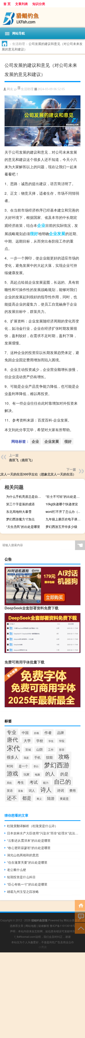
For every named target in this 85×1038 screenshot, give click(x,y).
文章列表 (21, 3)
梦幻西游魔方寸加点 (20, 519)
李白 (36, 766)
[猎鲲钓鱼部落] (42, 17)
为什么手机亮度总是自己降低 (25, 496)
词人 (32, 790)
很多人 (12, 757)
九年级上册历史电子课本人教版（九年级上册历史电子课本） (65, 519)
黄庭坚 (64, 798)
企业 (41, 225)
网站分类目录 (72, 920)
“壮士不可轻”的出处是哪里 (64, 496)
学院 (61, 741)
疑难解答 (43, 926)
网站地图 (30, 926)
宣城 (28, 749)
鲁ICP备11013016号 (62, 926)
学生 (51, 741)
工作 (50, 749)
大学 (27, 740)
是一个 (23, 766)
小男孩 (43, 947)
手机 (37, 757)
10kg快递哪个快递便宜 (62, 504)
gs (15, 89)
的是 (64, 774)
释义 (39, 798)
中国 (25, 732)
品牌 (60, 732)
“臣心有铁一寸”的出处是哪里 (27, 884)
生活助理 (18, 43)
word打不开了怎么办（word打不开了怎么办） (65, 511)
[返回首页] (80, 905)
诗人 (46, 789)
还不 (12, 797)
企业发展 (57, 233)
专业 (11, 732)
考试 (33, 782)
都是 (26, 797)
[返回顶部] (80, 928)
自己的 (62, 781)
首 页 (7, 3)
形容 (61, 749)
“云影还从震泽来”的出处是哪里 (29, 840)
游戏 (12, 773)
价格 (36, 733)
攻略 (64, 756)
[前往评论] (80, 916)
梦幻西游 (56, 764)
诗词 (60, 790)
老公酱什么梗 (16, 869)
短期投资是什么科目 (21, 877)
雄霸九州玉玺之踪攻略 (23, 891)
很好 (34, 233)
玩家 (26, 774)
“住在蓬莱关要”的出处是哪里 (27, 862)
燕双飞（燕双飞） (21, 460)
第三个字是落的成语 (20, 504)
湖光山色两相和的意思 (23, 855)
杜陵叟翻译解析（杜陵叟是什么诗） (32, 825)
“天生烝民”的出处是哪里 (23, 526)
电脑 (37, 774)
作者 (48, 732)
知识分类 (38, 3)
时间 (10, 766)
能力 (46, 782)
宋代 (13, 747)
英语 (10, 790)
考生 (20, 782)
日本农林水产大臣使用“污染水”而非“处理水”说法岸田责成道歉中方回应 (43, 833)
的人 (50, 773)
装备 (20, 790)
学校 (39, 740)
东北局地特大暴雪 (19, 511)
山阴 (39, 749)
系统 (9, 782)
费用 (72, 790)
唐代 (12, 740)
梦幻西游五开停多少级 (61, 526)
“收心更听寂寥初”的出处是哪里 (29, 847)
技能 (49, 757)
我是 (26, 757)
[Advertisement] (42, 995)
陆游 (50, 798)
